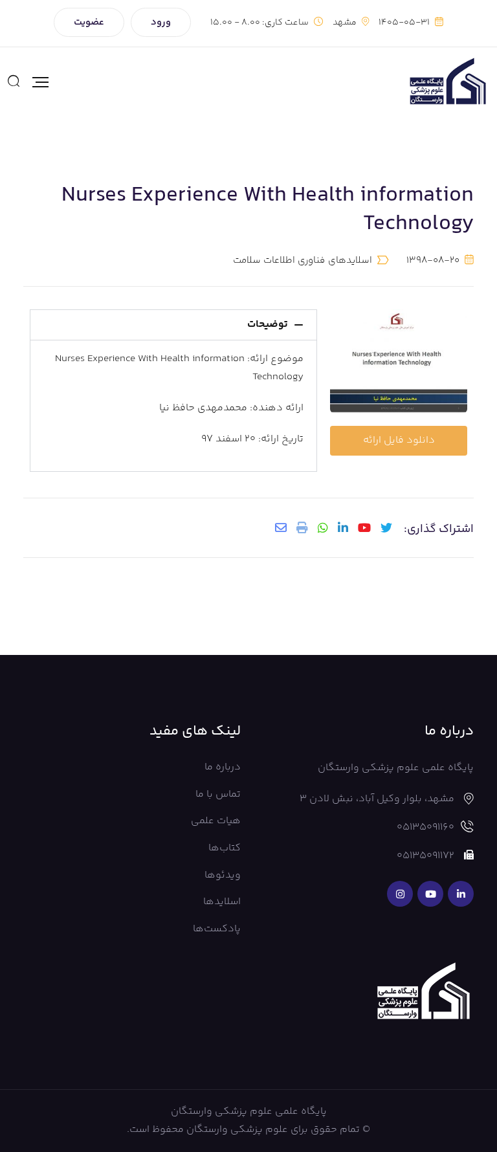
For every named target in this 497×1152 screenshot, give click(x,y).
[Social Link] (461, 894)
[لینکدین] (343, 527)
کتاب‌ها (224, 848)
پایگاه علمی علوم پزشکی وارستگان (249, 1111)
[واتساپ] (323, 527)
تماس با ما (218, 794)
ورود (161, 22)
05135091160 (425, 827)
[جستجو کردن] (13, 82)
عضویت (89, 22)
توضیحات (267, 324)
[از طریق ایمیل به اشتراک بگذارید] (281, 527)
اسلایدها (222, 902)
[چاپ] (302, 527)
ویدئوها (222, 875)
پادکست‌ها (217, 929)
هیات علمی (216, 821)
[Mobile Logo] (447, 82)
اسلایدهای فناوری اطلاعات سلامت (302, 260)
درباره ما (222, 767)
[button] (173, 325)
